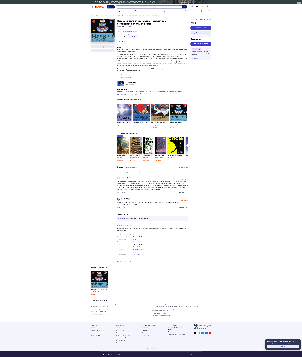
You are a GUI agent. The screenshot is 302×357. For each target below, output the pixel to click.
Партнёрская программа (123, 335)
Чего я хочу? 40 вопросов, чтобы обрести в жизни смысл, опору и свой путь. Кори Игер (175, 306)
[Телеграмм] (202, 333)
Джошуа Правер (134, 157)
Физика (154, 93)
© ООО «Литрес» (151, 348)
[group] (152, 178)
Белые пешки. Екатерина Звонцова (161, 315)
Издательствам (120, 325)
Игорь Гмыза (136, 252)
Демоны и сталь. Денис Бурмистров (100, 309)
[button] (121, 42)
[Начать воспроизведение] (103, 354)
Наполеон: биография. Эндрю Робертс (162, 304)
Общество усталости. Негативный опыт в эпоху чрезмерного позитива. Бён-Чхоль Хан (114, 304)
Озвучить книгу (120, 340)
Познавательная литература (134, 93)
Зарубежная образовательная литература (129, 91)
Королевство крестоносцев (135, 155)
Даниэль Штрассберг (160, 157)
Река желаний (121, 155)
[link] (150, 177)
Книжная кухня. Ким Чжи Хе (159, 313)
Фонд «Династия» (133, 94)
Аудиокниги (144, 11)
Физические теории (122, 94)
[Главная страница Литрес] (97, 7)
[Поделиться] (210, 19)
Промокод (104, 11)
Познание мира (146, 93)
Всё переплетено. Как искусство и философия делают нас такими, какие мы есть (148, 155)
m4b (134, 257)
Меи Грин (119, 157)
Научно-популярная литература (163, 91)
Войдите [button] (121, 218)
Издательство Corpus (147, 91)
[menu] (128, 172)
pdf (140, 257)
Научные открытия (177, 91)
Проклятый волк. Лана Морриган (99, 306)
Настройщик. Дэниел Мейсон (98, 311)
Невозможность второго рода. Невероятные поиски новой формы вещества (178, 122)
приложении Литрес (205, 327)
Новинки (112, 11)
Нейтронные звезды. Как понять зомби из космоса (122, 122)
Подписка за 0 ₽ (95, 11)
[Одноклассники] (199, 333)
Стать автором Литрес (122, 338)
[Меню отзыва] (186, 192)
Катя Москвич (118, 124)
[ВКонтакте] (206, 333)
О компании (94, 325)
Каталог (112, 7)
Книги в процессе (164, 11)
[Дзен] (195, 333)
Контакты (93, 327)
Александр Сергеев (138, 249)
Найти (184, 7)
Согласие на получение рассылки (177, 332)
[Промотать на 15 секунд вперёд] (109, 354)
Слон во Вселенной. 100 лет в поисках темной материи (175, 155)
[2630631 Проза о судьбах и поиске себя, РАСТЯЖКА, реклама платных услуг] (151, 2)
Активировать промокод (149, 325)
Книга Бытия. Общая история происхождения (141, 122)
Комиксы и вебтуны (183, 11)
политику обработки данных (289, 343)
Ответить (181, 192)
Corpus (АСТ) (136, 247)
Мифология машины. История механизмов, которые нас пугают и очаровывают (160, 155)
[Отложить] (130, 106)
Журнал (193, 11)
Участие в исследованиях (98, 332)
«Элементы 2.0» (132, 31)
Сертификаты (201, 11)
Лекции (173, 11)
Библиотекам (120, 330)
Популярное (120, 11)
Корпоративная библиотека (124, 343)
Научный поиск (121, 93)
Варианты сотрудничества (123, 332)
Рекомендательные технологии (176, 334)
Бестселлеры (145, 327)
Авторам (118, 327)
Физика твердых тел (174, 93)
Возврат (93, 338)
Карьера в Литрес (95, 330)
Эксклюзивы (153, 11)
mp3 (137, 257)
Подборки (135, 11)
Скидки (128, 11)
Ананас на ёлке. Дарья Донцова (99, 314)
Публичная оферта (173, 325)
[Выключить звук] (194, 354)
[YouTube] (210, 333)
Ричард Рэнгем (155, 124)
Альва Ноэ (145, 157)
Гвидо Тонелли (137, 124)
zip (142, 257)
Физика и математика (162, 93)
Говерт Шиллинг (171, 157)
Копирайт (121, 74)
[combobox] (148, 7)
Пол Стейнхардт (174, 124)
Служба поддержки (96, 335)
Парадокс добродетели (158, 122)
